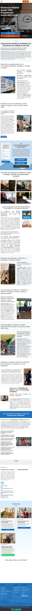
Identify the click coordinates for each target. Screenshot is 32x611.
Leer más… (8, 529)
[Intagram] (25, 595)
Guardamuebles (21, 189)
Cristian (4, 544)
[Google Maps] (26, 595)
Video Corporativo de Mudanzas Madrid (23, 446)
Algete (13, 59)
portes (28, 149)
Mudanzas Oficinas (6, 202)
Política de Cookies (25, 590)
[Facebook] (22, 595)
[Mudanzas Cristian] (1, 1)
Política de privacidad (18, 609)
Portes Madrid (20, 202)
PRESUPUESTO (25, 1)
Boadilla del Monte (25, 398)
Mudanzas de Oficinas (17, 590)
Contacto (23, 592)
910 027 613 (6, 146)
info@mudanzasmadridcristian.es (7, 488)
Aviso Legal (24, 587)
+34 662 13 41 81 (4, 594)
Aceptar (13, 609)
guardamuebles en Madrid (21, 81)
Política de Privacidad (25, 588)
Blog (6, 544)
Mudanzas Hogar (5, 189)
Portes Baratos (16, 592)
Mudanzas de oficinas (26, 278)
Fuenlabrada (19, 346)
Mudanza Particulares (17, 587)
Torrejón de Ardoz (25, 346)
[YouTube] (24, 595)
